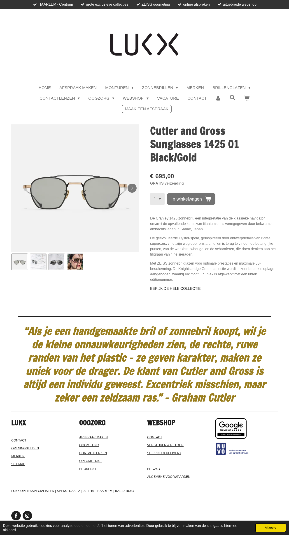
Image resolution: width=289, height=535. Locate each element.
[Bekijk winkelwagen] (247, 98)
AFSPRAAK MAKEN (93, 437)
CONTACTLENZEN (93, 453)
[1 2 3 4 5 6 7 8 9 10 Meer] (157, 199)
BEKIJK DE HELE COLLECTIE (175, 288)
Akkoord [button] (271, 527)
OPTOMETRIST (90, 461)
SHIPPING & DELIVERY (164, 453)
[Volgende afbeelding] (132, 188)
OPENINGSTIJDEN (25, 448)
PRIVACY (154, 469)
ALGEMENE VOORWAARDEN (168, 476)
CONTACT (18, 440)
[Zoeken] (232, 97)
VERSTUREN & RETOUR (165, 445)
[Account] (218, 98)
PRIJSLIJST (87, 469)
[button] (19, 262)
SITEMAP (18, 464)
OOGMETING (89, 445)
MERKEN (18, 456)
